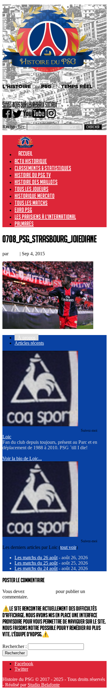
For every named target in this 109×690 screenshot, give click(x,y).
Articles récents (29, 343)
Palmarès (24, 223)
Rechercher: (13, 126)
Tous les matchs (31, 202)
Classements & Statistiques (43, 168)
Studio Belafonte (44, 684)
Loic (14, 253)
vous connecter (40, 591)
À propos (26, 337)
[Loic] (40, 424)
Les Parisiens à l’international (45, 216)
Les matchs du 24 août (36, 568)
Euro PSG (23, 209)
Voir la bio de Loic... (22, 458)
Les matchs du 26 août (36, 557)
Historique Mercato (34, 195)
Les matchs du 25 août (36, 563)
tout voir (68, 547)
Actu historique (31, 161)
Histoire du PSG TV (33, 175)
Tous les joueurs (31, 188)
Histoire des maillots (36, 182)
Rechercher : (14, 646)
